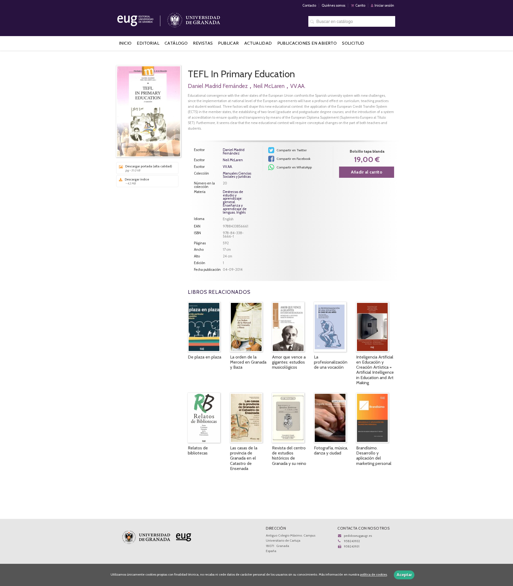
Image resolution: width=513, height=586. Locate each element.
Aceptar (404, 574)
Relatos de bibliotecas (198, 450)
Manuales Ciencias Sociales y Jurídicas (237, 175)
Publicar (228, 43)
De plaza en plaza (204, 357)
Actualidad (258, 43)
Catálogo (176, 43)
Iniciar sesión (384, 5)
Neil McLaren (269, 86)
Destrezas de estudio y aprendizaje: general (233, 197)
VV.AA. (297, 86)
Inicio (125, 43)
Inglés (241, 212)
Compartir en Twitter (291, 150)
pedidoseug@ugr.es (358, 536)
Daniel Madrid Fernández (218, 86)
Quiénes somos (333, 5)
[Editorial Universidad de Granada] (142, 18)
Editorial (148, 43)
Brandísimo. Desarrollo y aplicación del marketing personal (373, 455)
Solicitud (353, 43)
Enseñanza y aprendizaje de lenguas (235, 208)
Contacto (309, 5)
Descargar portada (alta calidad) (148, 168)
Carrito (360, 5)
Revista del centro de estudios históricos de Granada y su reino (289, 455)
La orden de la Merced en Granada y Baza (248, 362)
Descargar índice (137, 181)
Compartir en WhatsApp (294, 167)
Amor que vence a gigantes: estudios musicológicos (289, 362)
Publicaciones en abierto (307, 43)
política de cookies (373, 575)
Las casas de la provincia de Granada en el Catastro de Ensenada (243, 458)
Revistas (203, 43)
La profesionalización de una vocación (330, 362)
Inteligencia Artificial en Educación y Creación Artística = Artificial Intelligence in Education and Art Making (375, 369)
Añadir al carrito (366, 172)
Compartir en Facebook (293, 159)
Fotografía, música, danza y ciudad (331, 450)
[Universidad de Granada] (193, 18)
